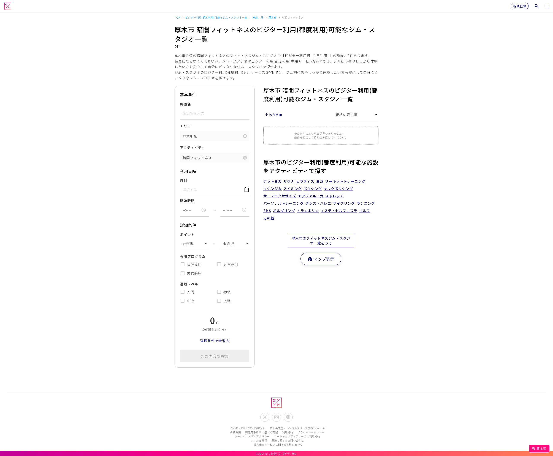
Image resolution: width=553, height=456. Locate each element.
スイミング (292, 188)
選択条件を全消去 (214, 340)
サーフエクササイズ (279, 195)
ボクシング (313, 188)
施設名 (185, 104)
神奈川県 (190, 136)
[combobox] (194, 243)
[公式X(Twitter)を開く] (264, 417)
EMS (267, 210)
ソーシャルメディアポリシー (252, 436)
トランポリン (308, 210)
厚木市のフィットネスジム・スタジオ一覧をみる (321, 240)
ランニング (366, 203)
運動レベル (189, 283)
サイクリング (344, 203)
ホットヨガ (272, 181)
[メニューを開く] (547, 6)
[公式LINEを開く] (288, 417)
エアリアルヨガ (311, 195)
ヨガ (319, 181)
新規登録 (519, 6)
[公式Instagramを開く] (276, 417)
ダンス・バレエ (318, 203)
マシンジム (272, 188)
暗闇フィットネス (197, 157)
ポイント (187, 234)
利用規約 (287, 432)
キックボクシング (338, 188)
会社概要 (235, 432)
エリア (185, 125)
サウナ (288, 181)
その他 (268, 217)
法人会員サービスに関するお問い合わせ (278, 444)
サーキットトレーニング (345, 181)
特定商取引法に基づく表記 (261, 432)
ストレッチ (334, 195)
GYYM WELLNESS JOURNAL (248, 428)
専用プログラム (193, 256)
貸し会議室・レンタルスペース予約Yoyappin (298, 428)
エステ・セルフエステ (339, 210)
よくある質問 (259, 440)
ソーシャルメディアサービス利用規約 (297, 436)
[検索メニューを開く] (536, 6)
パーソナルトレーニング (283, 203)
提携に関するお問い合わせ (287, 440)
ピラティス (305, 181)
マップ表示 (324, 259)
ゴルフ (364, 210)
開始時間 (187, 200)
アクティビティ (192, 147)
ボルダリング (284, 210)
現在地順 (275, 115)
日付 (183, 180)
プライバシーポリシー (311, 432)
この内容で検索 (214, 356)
